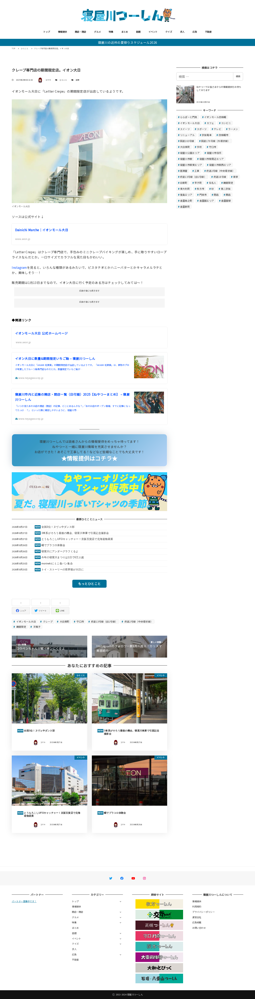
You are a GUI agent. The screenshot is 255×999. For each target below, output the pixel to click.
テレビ (217, 129)
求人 (182, 31)
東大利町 (185, 188)
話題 (138, 31)
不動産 (208, 31)
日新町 (183, 182)
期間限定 (21, 626)
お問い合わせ (199, 927)
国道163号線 (187, 141)
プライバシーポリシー (203, 911)
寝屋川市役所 (214, 152)
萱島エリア (186, 194)
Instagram (19, 267)
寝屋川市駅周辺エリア (211, 158)
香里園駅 (226, 200)
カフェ (210, 123)
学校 (199, 147)
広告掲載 (196, 922)
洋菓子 (37, 626)
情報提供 (62, 31)
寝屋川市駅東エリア (191, 164)
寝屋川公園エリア (190, 152)
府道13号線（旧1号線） (103, 621)
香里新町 (185, 206)
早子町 (198, 182)
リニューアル (187, 135)
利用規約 (196, 906)
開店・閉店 (80, 31)
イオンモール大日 (26, 621)
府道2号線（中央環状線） (138, 621)
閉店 (216, 194)
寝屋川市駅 (186, 158)
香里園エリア (206, 200)
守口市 (80, 621)
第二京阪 (226, 188)
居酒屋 (183, 170)
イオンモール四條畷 (215, 117)
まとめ (124, 31)
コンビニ (226, 123)
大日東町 (64, 621)
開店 (228, 194)
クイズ (168, 31)
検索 (238, 76)
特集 (111, 31)
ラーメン (233, 129)
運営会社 (196, 917)
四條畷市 (224, 135)
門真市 (203, 194)
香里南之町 (186, 200)
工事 (196, 170)
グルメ (97, 31)
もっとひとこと (89, 583)
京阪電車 (207, 135)
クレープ (47, 621)
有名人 (212, 182)
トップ (46, 31)
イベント (152, 31)
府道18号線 (220, 176)
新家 (235, 176)
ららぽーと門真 (188, 117)
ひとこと (63, 80)
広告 (194, 31)
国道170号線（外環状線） (215, 141)
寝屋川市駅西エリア (220, 164)
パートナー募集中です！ (24, 901)
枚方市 (200, 188)
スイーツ (185, 129)
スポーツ (202, 129)
